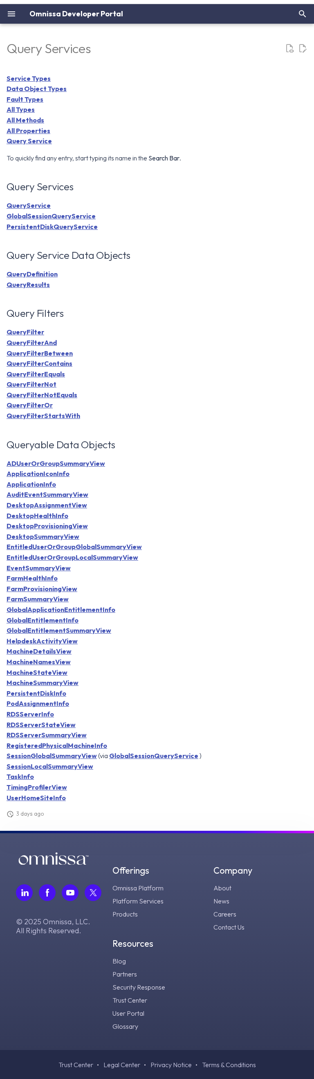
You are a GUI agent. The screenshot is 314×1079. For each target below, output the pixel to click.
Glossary (125, 1026)
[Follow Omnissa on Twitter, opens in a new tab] (93, 892)
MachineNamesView (39, 662)
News (221, 901)
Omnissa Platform (138, 888)
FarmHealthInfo (32, 578)
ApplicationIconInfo (38, 473)
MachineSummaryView (42, 683)
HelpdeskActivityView (42, 641)
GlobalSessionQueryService (51, 216)
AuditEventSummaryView (47, 494)
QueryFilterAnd (32, 342)
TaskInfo (20, 776)
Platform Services (138, 901)
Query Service (29, 141)
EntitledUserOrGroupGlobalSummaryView (74, 547)
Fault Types (25, 99)
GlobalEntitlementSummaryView (59, 630)
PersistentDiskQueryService (52, 226)
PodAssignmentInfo (38, 703)
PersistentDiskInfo (36, 693)
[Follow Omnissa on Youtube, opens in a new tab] (70, 892)
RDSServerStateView (41, 725)
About (222, 888)
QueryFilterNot (31, 384)
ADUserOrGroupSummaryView (56, 463)
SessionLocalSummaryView (50, 766)
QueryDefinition (32, 274)
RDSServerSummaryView (47, 735)
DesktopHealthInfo (37, 516)
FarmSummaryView (38, 599)
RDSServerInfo (30, 714)
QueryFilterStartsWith (43, 416)
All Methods (25, 120)
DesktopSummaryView (43, 536)
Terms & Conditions (229, 1065)
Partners (124, 974)
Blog (119, 961)
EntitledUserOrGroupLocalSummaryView (72, 557)
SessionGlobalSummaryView (52, 756)
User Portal (128, 1013)
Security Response (138, 987)
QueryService (29, 205)
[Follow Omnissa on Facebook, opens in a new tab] (47, 892)
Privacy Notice (171, 1065)
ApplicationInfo (31, 484)
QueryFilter (25, 332)
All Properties (28, 131)
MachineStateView (37, 672)
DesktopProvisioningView (47, 526)
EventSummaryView (39, 568)
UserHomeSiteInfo (36, 798)
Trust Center (129, 1000)
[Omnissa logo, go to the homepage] (53, 862)
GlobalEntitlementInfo (42, 620)
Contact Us (228, 927)
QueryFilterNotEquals (42, 395)
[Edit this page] (302, 48)
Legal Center (121, 1065)
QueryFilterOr (30, 405)
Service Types (29, 78)
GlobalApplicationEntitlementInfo (61, 609)
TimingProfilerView (37, 787)
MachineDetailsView (39, 651)
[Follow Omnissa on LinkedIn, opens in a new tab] (24, 892)
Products (125, 914)
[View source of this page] (289, 48)
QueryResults (28, 284)
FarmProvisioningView (42, 589)
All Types (21, 109)
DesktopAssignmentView (47, 505)
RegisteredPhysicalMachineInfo (57, 745)
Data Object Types (37, 89)
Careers (224, 914)
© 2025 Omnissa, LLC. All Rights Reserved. (53, 926)
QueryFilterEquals (36, 374)
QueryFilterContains (39, 363)
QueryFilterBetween (40, 353)
